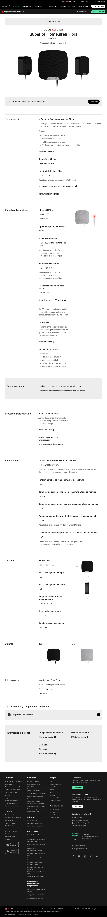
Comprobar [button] (94, 101)
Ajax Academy (54, 812)
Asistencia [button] (38, 6)
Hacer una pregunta (80, 825)
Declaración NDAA (10, 911)
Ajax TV (7, 828)
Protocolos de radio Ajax (12, 806)
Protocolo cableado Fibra (12, 803)
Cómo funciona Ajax (33, 811)
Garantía (35, 914)
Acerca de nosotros (55, 784)
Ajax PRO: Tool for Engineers (13, 817)
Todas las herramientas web (35, 876)
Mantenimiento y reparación (35, 823)
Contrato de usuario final (24, 914)
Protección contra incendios (13, 787)
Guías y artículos (32, 820)
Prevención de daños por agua (36, 806)
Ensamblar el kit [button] (98, 6)
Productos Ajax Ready (11, 800)
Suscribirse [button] (78, 806)
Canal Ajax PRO (54, 798)
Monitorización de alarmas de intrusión (36, 890)
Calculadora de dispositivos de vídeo (36, 854)
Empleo (52, 792)
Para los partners (64, 6)
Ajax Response (9, 826)
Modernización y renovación (35, 809)
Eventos (52, 789)
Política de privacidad (23, 909)
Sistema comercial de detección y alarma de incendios (36, 789)
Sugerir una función (80, 849)
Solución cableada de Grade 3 (36, 796)
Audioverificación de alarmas (35, 898)
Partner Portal (53, 815)
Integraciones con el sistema (13, 798)
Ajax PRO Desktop (10, 823)
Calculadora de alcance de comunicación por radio (35, 863)
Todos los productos (11, 792)
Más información (45, 151)
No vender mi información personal (27, 911)
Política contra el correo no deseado (49, 911)
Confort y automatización (12, 789)
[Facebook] (73, 856)
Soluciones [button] (27, 6)
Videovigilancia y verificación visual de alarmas (35, 895)
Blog (74, 6)
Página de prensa (55, 787)
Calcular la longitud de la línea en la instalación (56, 186)
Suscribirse (78, 788)
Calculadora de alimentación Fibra (35, 872)
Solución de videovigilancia (35, 799)
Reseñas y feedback (55, 800)
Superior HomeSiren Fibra (14, 12)
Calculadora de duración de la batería (36, 859)
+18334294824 (78, 817)
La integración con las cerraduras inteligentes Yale (35, 802)
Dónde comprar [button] (98, 12)
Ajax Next (52, 795)
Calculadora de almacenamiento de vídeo (34, 849)
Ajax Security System (11, 815)
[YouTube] (79, 856)
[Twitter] (90, 856)
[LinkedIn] (96, 856)
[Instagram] (85, 856)
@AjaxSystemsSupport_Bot (82, 823)
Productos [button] (15, 6)
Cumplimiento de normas (34, 826)
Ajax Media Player (10, 836)
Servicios (7, 795)
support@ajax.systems (81, 820)
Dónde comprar (83, 6)
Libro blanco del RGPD (57, 909)
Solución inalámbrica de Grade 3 (36, 793)
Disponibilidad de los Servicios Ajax (36, 845)
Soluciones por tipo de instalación (33, 785)
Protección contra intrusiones (13, 781)
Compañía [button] (50, 6)
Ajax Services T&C (10, 914)
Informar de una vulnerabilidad (40, 909)
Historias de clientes (33, 781)
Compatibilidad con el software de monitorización (36, 840)
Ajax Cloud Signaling (11, 834)
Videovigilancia (9, 784)
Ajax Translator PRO (11, 831)
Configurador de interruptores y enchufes (36, 868)
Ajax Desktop (9, 820)
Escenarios (8, 839)
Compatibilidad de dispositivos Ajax (36, 836)
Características (81, 12)
